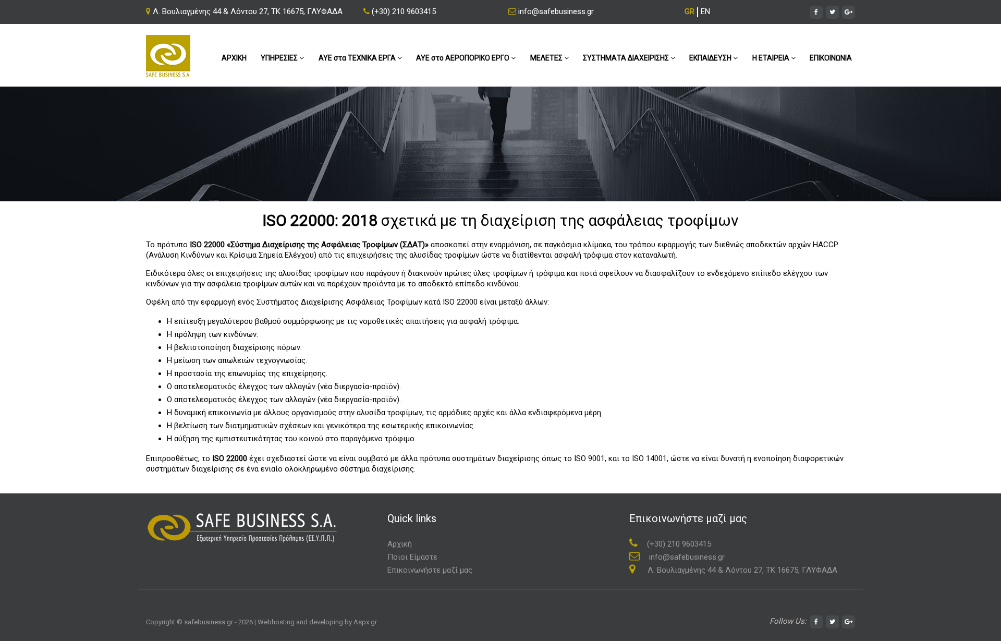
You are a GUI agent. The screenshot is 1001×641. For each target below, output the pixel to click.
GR (689, 11)
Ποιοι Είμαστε (412, 557)
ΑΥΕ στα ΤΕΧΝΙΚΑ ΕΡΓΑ (358, 58)
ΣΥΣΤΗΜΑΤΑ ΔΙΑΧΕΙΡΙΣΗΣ (626, 58)
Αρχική (399, 544)
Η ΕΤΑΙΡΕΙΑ (771, 58)
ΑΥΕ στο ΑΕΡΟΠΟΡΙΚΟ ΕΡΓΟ (463, 58)
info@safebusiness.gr (555, 11)
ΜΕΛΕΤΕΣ (547, 58)
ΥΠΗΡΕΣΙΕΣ (280, 58)
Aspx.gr (365, 622)
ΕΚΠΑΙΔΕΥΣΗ (711, 58)
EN (705, 11)
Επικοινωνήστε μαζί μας (429, 570)
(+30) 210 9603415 (403, 11)
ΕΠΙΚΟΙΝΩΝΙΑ (831, 58)
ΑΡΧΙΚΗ (234, 58)
